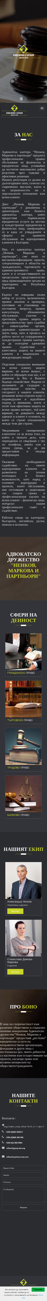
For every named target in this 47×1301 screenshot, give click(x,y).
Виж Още (24, 653)
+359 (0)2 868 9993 (14, 1143)
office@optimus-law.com (17, 1157)
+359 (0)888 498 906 (14, 1137)
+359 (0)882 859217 (14, 1132)
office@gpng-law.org (15, 1148)
